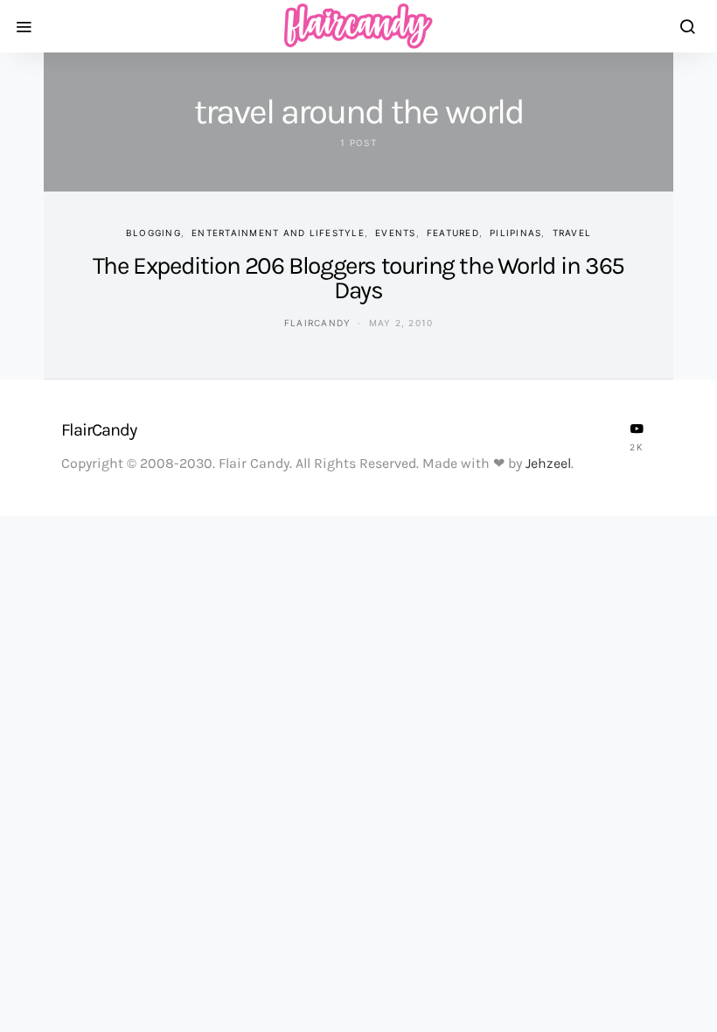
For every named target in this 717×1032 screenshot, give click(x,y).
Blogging (153, 232)
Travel (572, 232)
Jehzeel (548, 463)
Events (395, 232)
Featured (453, 232)
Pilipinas (515, 232)
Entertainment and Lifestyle (278, 232)
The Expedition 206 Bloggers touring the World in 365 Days (358, 277)
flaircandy (318, 322)
